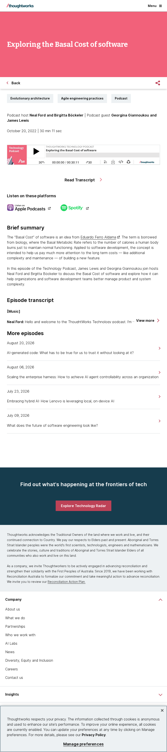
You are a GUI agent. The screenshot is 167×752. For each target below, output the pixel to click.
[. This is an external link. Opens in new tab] (29, 208)
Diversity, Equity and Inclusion (29, 660)
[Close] (162, 710)
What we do (15, 618)
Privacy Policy (94, 735)
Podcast (121, 98)
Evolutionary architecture (30, 98)
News (10, 652)
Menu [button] (152, 6)
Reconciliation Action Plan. (66, 581)
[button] (147, 321)
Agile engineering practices (82, 98)
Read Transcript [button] (80, 180)
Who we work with (20, 635)
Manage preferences (83, 744)
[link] (159, 348)
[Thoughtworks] (20, 6)
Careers (11, 669)
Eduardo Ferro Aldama (98, 237)
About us (12, 609)
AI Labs (11, 643)
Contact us (14, 677)
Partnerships (15, 626)
